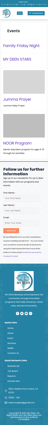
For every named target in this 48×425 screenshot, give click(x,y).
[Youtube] (26, 313)
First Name (9, 192)
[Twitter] (22, 313)
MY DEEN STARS (17, 59)
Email (6, 217)
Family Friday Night (21, 45)
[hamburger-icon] (20, 13)
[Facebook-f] (17, 313)
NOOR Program (17, 143)
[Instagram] (30, 313)
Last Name (9, 205)
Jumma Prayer (17, 99)
